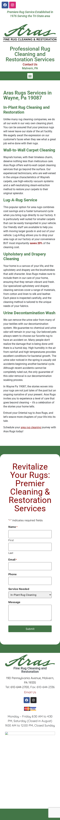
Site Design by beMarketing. (22, 817)
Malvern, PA (30, 68)
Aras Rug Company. (34, 811)
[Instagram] (12, 5)
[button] (30, 76)
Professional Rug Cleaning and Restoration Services (30, 54)
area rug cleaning (31, 427)
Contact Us (30, 64)
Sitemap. (46, 817)
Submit (30, 628)
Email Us (30, 692)
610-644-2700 (19, 687)
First (11, 540)
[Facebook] (5, 5)
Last (10, 552)
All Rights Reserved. (28, 814)
